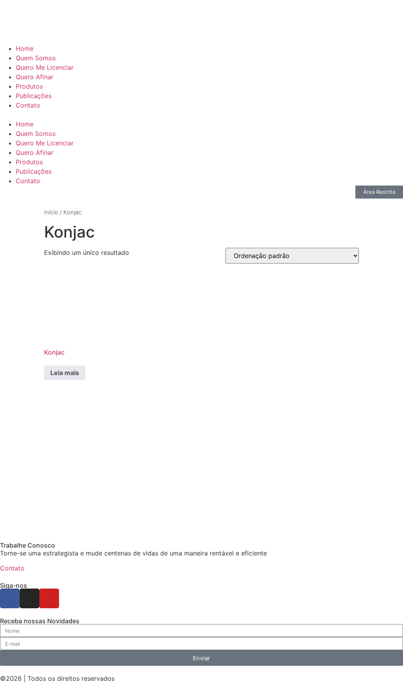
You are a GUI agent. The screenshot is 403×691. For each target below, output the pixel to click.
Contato (28, 105)
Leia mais (64, 373)
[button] (201, 114)
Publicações (34, 96)
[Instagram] (29, 598)
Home (24, 48)
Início (51, 212)
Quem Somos (35, 58)
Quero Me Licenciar (45, 67)
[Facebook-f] (10, 598)
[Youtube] (49, 598)
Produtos (29, 86)
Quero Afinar (35, 77)
